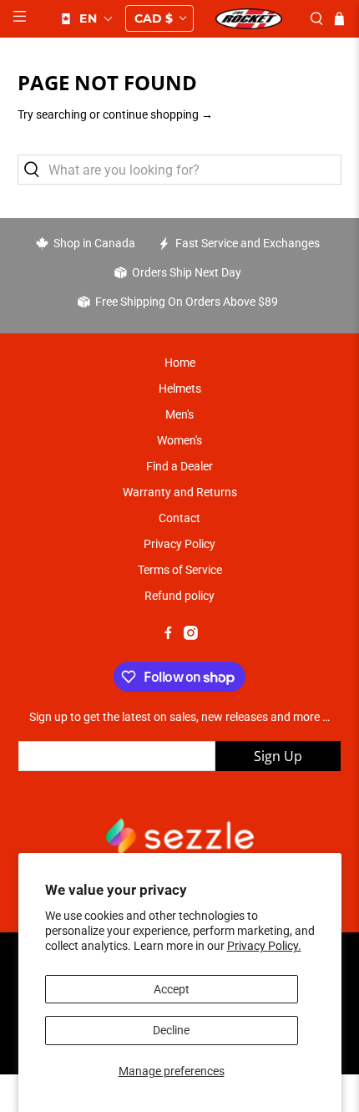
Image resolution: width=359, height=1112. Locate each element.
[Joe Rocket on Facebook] (168, 635)
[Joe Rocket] (248, 18)
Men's (179, 414)
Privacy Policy (179, 544)
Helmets (180, 388)
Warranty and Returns (180, 492)
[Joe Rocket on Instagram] (191, 635)
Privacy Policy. (264, 945)
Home (179, 362)
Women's (179, 440)
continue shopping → (158, 114)
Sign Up (278, 756)
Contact (179, 518)
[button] (86, 18)
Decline (171, 1030)
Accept (172, 989)
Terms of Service (180, 569)
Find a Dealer (179, 466)
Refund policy (179, 595)
